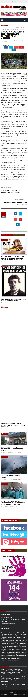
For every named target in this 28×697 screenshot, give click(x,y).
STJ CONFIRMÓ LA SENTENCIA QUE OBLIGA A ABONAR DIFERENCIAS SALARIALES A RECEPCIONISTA (13, 258)
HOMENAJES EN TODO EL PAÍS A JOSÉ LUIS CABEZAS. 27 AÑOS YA (13, 300)
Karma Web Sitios (24, 694)
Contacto (15, 692)
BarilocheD (9, 40)
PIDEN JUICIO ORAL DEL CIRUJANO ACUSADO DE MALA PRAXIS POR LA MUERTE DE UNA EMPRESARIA (13, 502)
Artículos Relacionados (7, 235)
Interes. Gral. (4, 25)
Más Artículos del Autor (18, 235)
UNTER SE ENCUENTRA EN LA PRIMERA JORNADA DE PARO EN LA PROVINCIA (13, 425)
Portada (11, 692)
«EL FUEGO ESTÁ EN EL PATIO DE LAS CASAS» (13, 476)
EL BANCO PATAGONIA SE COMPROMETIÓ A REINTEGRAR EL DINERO (12, 448)
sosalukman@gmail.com (8, 624)
